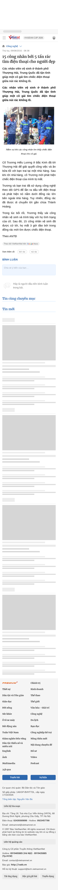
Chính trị (35, 683)
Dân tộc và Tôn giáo (13, 695)
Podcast (35, 763)
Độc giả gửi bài (29, 876)
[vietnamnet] (14, 39)
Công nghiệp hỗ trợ (41, 732)
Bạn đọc (35, 726)
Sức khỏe (7, 713)
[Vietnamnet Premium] (10, 684)
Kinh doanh (37, 689)
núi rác (34, 252)
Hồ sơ (34, 751)
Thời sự (6, 689)
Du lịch (34, 720)
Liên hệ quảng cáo (13, 841)
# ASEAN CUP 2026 (34, 38)
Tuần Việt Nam (10, 732)
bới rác (22, 252)
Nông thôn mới (39, 738)
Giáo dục (7, 701)
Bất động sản (9, 726)
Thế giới (35, 701)
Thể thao (35, 695)
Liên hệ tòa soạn (12, 806)
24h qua (6, 769)
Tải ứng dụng (10, 876)
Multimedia (8, 763)
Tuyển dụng (48, 876)
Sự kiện (43, 777)
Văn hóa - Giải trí (40, 707)
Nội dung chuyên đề (41, 744)
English (6, 751)
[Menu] (4, 38)
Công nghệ (12, 46)
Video (34, 757)
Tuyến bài (15, 777)
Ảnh (4, 757)
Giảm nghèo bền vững (14, 738)
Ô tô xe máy (8, 720)
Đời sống (7, 707)
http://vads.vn (19, 864)
